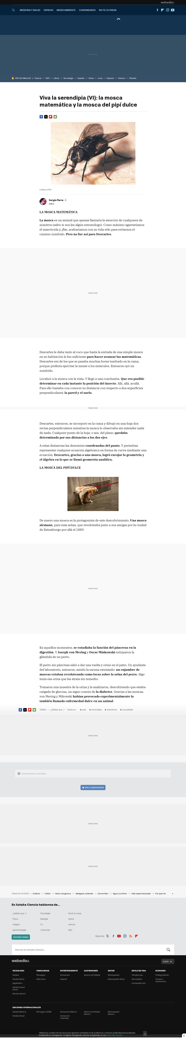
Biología (44, 918)
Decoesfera (137, 979)
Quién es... (72, 709)
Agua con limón (120, 893)
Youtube (172, 10)
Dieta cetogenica (63, 893)
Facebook (157, 10)
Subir (166, 961)
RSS (130, 935)
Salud (71, 918)
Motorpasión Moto (116, 979)
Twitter (46, 116)
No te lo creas (74, 913)
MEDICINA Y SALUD (30, 10)
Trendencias (137, 975)
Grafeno (36, 893)
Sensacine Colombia (65, 1016)
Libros (56, 78)
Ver (94, 787)
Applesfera (17, 983)
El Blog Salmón (162, 975)
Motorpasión (113, 975)
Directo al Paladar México (92, 1012)
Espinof (63, 979)
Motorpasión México (113, 1012)
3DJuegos (40, 975)
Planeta (132, 78)
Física (15, 918)
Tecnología (68, 78)
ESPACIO (48, 10)
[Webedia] (167, 2)
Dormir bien (103, 893)
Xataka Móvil (18, 979)
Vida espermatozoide (141, 893)
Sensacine (65, 975)
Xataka (15, 975)
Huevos (121, 78)
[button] (57, 200)
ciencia (71, 924)
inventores (112, 709)
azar (84, 709)
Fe (41, 924)
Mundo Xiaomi (18, 993)
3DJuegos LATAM (43, 1011)
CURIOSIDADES (87, 10)
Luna (100, 78)
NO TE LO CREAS (107, 10)
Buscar (168, 949)
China (91, 78)
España (80, 78)
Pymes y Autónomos (160, 980)
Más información (114, 1035)
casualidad (127, 709)
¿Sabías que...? (58, 709)
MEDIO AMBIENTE (66, 10)
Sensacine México (68, 1011)
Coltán (48, 893)
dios (70, 929)
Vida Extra (40, 979)
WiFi (47, 78)
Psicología (45, 913)
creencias (45, 929)
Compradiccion (139, 983)
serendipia (96, 709)
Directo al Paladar (92, 975)
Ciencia (38, 78)
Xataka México (19, 1011)
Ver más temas (20, 937)
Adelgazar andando (85, 893)
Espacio (110, 78)
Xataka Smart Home (18, 988)
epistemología (19, 929)
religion (16, 924)
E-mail (55, 116)
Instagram (167, 10)
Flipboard (162, 10)
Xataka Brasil (18, 1015)
